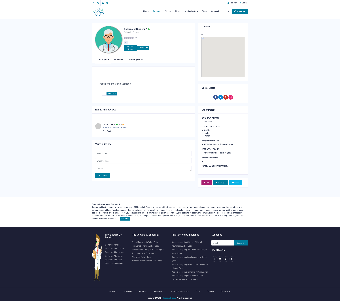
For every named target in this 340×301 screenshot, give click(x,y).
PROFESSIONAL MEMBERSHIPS (215, 166)
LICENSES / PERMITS (210, 149)
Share (236, 183)
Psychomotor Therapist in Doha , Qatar (148, 250)
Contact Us (215, 11)
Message (222, 183)
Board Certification (209, 158)
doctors (147, 210)
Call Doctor (144, 48)
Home (146, 11)
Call (207, 183)
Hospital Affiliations (210, 141)
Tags (204, 11)
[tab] (103, 59)
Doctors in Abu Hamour (115, 252)
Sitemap (210, 291)
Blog (198, 291)
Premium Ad (226, 291)
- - (103, 94)
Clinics (168, 11)
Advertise (241, 11)
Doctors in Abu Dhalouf (114, 248)
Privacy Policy (159, 291)
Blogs (177, 11)
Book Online (130, 48)
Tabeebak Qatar (169, 298)
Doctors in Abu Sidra (113, 260)
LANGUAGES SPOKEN (210, 127)
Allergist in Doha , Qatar (141, 257)
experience (132, 216)
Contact (129, 291)
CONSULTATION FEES (210, 118)
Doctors (156, 11)
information (173, 207)
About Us (114, 291)
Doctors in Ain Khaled (114, 263)
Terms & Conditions (181, 291)
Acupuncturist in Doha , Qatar (144, 253)
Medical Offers (191, 11)
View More (112, 94)
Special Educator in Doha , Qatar (145, 242)
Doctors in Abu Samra (114, 256)
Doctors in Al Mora (112, 245)
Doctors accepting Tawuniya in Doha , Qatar (190, 272)
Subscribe (241, 243)
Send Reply (102, 175)
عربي (227, 11)
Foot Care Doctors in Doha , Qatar (145, 246)
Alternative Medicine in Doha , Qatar (147, 261)
